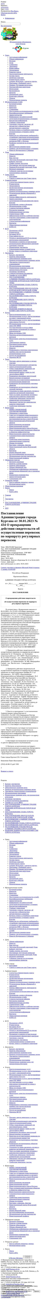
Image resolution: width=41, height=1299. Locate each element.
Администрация (11, 180)
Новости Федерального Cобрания (21, 150)
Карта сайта (13, 491)
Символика (13, 64)
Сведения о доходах (16, 245)
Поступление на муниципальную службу (24, 111)
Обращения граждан (12, 460)
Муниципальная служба (13, 102)
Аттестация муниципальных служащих (23, 119)
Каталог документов (16, 255)
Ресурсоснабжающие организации (21, 454)
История (12, 61)
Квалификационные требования (20, 113)
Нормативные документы (18, 247)
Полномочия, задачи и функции (20, 204)
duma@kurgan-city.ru (13, 1277)
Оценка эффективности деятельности (22, 197)
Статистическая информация (19, 221)
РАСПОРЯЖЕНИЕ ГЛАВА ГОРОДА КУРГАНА (22, 823)
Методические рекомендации (19, 147)
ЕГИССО (12, 227)
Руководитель (14, 232)
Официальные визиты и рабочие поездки (24, 216)
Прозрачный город (16, 94)
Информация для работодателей (20, 117)
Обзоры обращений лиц (17, 467)
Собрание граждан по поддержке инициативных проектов (21, 172)
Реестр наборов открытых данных (21, 482)
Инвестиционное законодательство (22, 434)
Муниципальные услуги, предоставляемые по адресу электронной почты (24, 317)
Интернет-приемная (16, 169)
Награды (12, 92)
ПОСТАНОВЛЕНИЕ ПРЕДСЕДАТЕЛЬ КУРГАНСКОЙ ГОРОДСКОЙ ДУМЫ (23, 289)
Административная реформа (19, 208)
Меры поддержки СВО (17, 333)
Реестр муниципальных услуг (20, 314)
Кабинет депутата (15, 161)
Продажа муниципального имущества (23, 365)
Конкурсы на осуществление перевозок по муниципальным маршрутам (24, 380)
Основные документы (17, 271)
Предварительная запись (18, 344)
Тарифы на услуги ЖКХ (18, 275)
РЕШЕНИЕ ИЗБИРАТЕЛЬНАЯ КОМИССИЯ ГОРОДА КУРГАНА (21, 310)
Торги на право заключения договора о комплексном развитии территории (23, 395)
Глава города (9, 174)
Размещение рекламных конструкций (22, 376)
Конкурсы (13, 107)
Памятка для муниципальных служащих (23, 148)
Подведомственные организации (21, 188)
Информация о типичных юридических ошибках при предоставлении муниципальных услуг (23, 352)
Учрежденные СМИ (16, 214)
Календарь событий (16, 96)
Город (7, 55)
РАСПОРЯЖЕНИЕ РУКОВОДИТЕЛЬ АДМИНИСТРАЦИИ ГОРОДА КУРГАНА (23, 305)
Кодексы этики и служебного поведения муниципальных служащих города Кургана (23, 131)
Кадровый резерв (15, 104)
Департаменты (14, 186)
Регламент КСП (15, 234)
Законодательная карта (17, 477)
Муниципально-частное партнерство (22, 456)
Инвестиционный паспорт (18, 426)
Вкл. (12, 11)
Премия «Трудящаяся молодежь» (21, 85)
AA (2, 7)
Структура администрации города (21, 182)
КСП (7, 229)
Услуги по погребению (17, 355)
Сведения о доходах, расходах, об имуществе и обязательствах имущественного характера (21, 126)
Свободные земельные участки (20, 406)
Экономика (13, 66)
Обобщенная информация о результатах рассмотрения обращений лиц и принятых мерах (24, 471)
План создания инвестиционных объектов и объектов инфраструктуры (24, 431)
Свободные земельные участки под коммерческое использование (22, 399)
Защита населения (15, 199)
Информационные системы (19, 212)
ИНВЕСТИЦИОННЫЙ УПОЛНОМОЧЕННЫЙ (18, 410)
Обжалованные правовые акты (20, 258)
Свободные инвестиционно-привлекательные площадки (19, 440)
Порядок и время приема (18, 464)
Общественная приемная (18, 225)
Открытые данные (11, 480)
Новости (12, 156)
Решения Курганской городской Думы (23, 167)
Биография (13, 176)
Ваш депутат (13, 158)
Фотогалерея (13, 89)
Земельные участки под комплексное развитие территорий (22, 403)
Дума (7, 152)
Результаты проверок (16, 210)
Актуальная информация (18, 57)
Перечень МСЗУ (15, 357)
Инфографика (14, 68)
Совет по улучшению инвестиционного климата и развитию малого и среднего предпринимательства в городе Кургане (23, 417)
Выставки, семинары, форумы (20, 445)
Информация (9, 18)
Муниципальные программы (19, 266)
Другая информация (16, 346)
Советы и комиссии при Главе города (22, 178)
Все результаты (6, 26)
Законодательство (15, 115)
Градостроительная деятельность (21, 74)
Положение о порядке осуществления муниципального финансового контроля (23, 242)
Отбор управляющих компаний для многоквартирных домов (22, 369)
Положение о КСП (16, 230)
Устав (11, 63)
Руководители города (17, 79)
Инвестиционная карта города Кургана (23, 428)
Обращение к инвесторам (18, 413)
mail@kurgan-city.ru (12, 1269)
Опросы (12, 98)
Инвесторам (9, 408)
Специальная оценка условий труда (22, 249)
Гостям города (14, 76)
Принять (36, 1291)
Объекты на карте (15, 189)
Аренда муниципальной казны (20, 367)
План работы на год (16, 236)
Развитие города (15, 72)
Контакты (12, 223)
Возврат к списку (7, 771)
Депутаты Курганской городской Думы (23, 160)
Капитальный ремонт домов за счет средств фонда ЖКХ (22, 373)
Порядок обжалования (17, 257)
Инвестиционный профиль (19, 458)
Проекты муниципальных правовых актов (24, 191)
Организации (14, 70)
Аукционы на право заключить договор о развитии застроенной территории (24, 392)
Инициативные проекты (18, 100)
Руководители (14, 184)
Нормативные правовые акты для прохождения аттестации (21, 269)
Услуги (7, 312)
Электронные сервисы (17, 342)
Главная (8, 495)
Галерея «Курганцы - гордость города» (23, 81)
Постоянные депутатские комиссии (22, 165)
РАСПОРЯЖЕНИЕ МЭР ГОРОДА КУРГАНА (21, 825)
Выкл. (16, 11)
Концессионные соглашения (19, 378)
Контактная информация (18, 120)
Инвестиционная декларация (19, 424)
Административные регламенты (20, 273)
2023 (6, 508)
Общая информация (16, 59)
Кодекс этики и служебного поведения (23, 251)
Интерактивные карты (17, 484)
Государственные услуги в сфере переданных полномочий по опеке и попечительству (22, 329)
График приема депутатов (18, 163)
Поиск (7, 488)
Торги (7, 359)
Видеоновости (14, 91)
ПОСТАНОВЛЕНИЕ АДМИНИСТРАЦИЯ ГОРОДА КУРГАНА (24, 278)
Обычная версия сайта (9, 13)
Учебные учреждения (17, 122)
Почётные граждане (16, 78)
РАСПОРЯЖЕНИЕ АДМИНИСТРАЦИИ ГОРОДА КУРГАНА (24, 293)
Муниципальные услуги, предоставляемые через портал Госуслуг (24, 321)
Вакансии (12, 105)
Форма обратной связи (17, 452)
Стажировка (13, 109)
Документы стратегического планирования (19, 263)
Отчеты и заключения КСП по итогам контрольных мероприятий (23, 239)
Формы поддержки (16, 443)
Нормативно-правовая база (19, 475)
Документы (9, 253)
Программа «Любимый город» (20, 83)
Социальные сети (15, 478)
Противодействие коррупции (19, 87)
